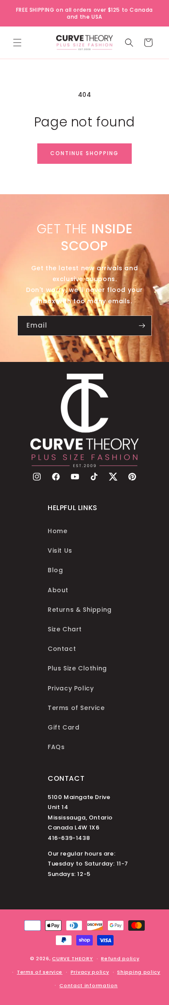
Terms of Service (76, 707)
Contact (62, 648)
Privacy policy (90, 972)
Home (57, 531)
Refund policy (120, 958)
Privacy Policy (71, 688)
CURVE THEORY (72, 958)
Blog (55, 570)
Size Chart (65, 629)
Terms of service (39, 972)
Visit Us (60, 550)
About (58, 590)
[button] (17, 42)
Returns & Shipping (80, 609)
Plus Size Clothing (77, 668)
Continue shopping (84, 153)
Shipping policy (138, 972)
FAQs (56, 747)
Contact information (88, 985)
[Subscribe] (141, 325)
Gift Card (63, 727)
